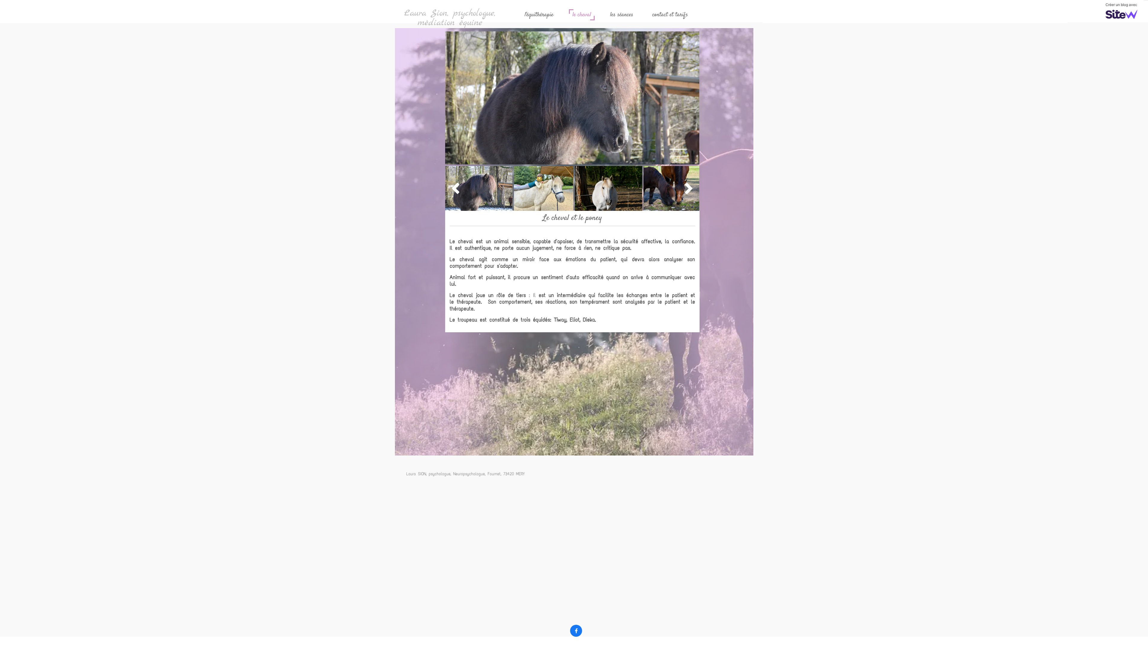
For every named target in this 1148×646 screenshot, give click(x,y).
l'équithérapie (539, 14)
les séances (621, 14)
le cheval (582, 14)
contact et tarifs (670, 14)
